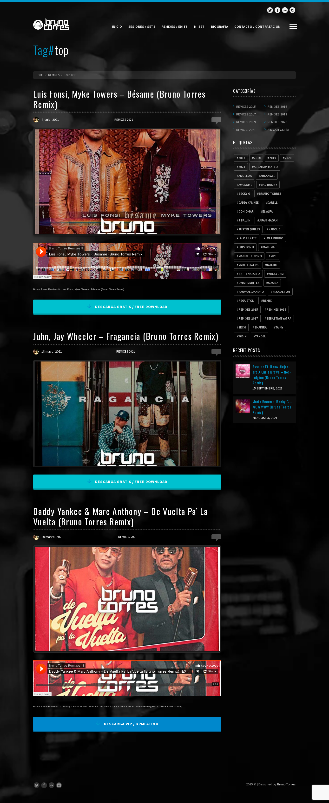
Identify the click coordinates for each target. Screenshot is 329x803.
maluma (269, 247)
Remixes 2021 (123, 120)
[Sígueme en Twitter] (270, 10)
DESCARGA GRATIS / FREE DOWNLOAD (130, 306)
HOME (40, 75)
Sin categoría (278, 129)
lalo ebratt (247, 238)
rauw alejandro (251, 292)
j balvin (244, 220)
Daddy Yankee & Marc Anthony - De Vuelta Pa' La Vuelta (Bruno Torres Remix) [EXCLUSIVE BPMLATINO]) (122, 706)
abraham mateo (266, 167)
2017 (241, 158)
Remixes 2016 (277, 106)
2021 (241, 167)
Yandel (260, 336)
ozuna (273, 283)
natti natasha (249, 274)
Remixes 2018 (277, 114)
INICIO (117, 26)
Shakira (261, 327)
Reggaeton (281, 292)
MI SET (199, 26)
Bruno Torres (286, 784)
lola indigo (274, 238)
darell (272, 203)
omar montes (248, 283)
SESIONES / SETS (141, 26)
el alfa (267, 211)
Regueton (246, 301)
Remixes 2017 (246, 114)
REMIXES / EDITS (175, 26)
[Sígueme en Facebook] (277, 10)
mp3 (273, 256)
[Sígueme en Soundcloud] (285, 10)
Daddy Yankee (248, 203)
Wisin (242, 336)
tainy (279, 327)
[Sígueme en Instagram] (292, 10)
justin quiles (249, 229)
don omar (246, 211)
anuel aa (245, 176)
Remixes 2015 (246, 106)
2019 (272, 158)
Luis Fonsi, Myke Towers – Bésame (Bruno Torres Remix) (119, 98)
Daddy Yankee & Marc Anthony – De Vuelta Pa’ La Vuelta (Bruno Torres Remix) (120, 516)
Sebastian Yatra (279, 318)
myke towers (248, 265)
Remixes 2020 (277, 122)
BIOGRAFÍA (219, 26)
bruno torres (270, 194)
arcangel (267, 176)
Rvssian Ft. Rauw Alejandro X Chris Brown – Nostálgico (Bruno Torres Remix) (271, 375)
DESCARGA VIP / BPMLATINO (131, 723)
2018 (257, 158)
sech (242, 327)
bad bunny (269, 185)
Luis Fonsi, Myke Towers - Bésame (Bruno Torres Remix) (93, 289)
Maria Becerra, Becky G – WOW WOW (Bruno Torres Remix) (272, 407)
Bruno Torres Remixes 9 (46, 289)
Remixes (53, 75)
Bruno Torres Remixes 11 (47, 706)
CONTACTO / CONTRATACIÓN (257, 26)
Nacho (272, 265)
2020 (288, 158)
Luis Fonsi (246, 247)
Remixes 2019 (246, 122)
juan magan (268, 220)
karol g (275, 229)
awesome (245, 185)
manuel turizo (250, 256)
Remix (267, 301)
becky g (244, 194)
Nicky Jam (276, 274)
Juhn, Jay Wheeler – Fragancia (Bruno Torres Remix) (125, 335)
